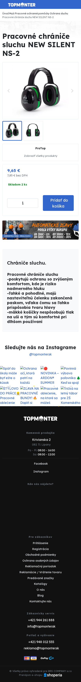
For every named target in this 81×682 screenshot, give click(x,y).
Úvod (5, 13)
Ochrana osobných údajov (40, 560)
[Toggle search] (68, 4)
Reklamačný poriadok (40, 566)
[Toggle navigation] (4, 6)
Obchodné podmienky (40, 554)
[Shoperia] (53, 674)
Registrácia (40, 549)
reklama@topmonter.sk (41, 648)
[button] (12, 131)
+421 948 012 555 (41, 642)
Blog (40, 595)
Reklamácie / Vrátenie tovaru (40, 572)
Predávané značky (41, 578)
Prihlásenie (40, 543)
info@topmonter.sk (41, 626)
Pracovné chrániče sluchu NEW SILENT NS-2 (28, 17)
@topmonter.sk (40, 354)
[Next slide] (72, 91)
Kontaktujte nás (40, 601)
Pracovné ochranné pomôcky (32, 13)
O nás (41, 590)
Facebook (41, 463)
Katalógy (40, 584)
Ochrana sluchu (59, 13)
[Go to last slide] (9, 91)
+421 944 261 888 (41, 620)
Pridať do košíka (59, 203)
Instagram (41, 471)
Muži (11, 13)
